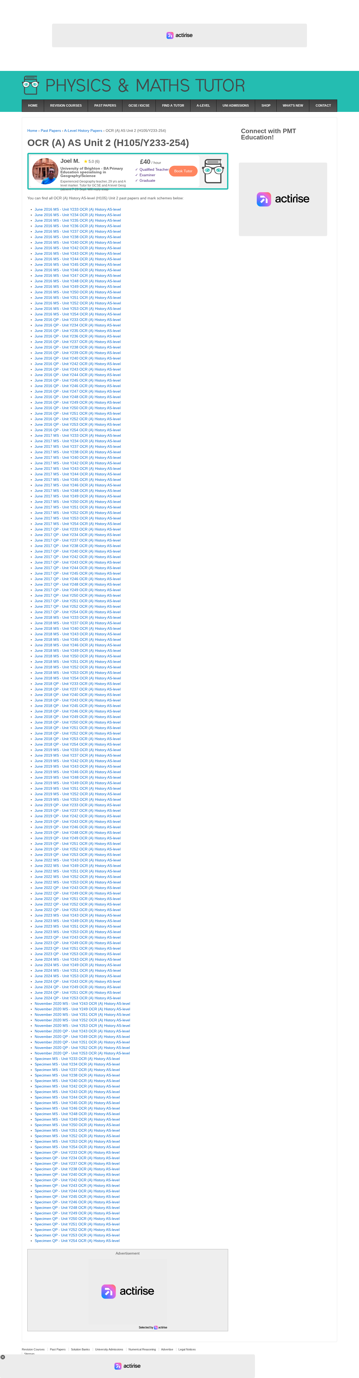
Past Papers (51, 130)
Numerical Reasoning (142, 1349)
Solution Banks (80, 1349)
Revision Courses (33, 1349)
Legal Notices (187, 1349)
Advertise (167, 1349)
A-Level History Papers (83, 130)
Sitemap (29, 1353)
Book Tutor (183, 171)
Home (32, 130)
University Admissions (109, 1349)
